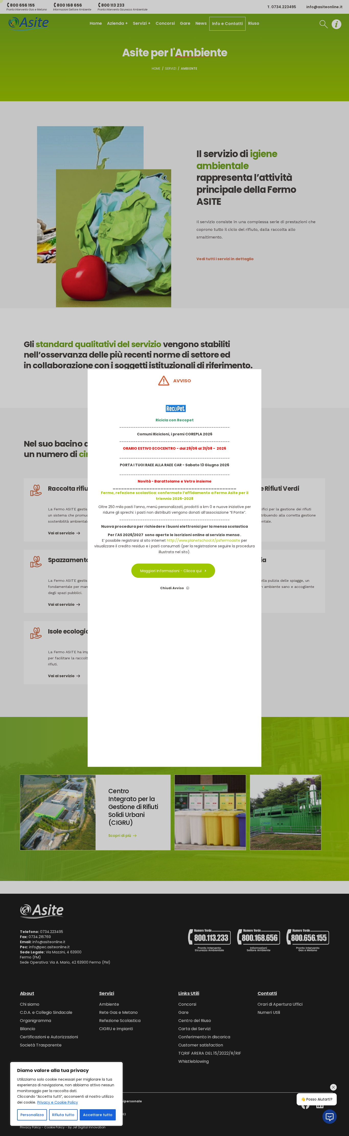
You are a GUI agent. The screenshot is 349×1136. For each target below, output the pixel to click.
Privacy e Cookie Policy (57, 1102)
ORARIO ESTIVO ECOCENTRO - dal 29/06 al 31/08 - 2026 (174, 448)
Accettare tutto (97, 1114)
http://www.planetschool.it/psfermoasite (203, 540)
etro (191, 481)
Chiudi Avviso (172, 588)
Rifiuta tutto (63, 1114)
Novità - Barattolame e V (162, 481)
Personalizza (32, 1114)
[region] (66, 1094)
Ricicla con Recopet (175, 419)
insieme (203, 481)
